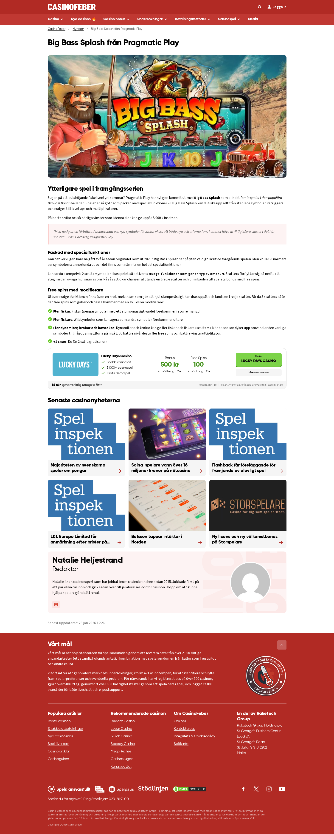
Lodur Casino (121, 729)
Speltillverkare (58, 744)
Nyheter (78, 28)
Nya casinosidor (60, 736)
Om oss (180, 721)
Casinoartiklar (59, 751)
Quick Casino (121, 736)
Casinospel (227, 19)
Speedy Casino (123, 744)
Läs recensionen (258, 372)
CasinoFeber (56, 28)
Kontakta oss (184, 729)
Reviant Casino (123, 721)
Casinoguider (58, 759)
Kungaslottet (121, 766)
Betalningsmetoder (190, 19)
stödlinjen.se (275, 385)
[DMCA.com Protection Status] (189, 789)
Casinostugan (122, 759)
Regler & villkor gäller (232, 385)
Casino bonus (114, 19)
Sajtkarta (181, 744)
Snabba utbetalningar (65, 729)
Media (253, 19)
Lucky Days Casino (258, 358)
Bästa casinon (59, 721)
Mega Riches (121, 751)
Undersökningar (150, 19)
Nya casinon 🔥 (83, 19)
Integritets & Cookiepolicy (194, 736)
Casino (53, 19)
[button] (281, 645)
